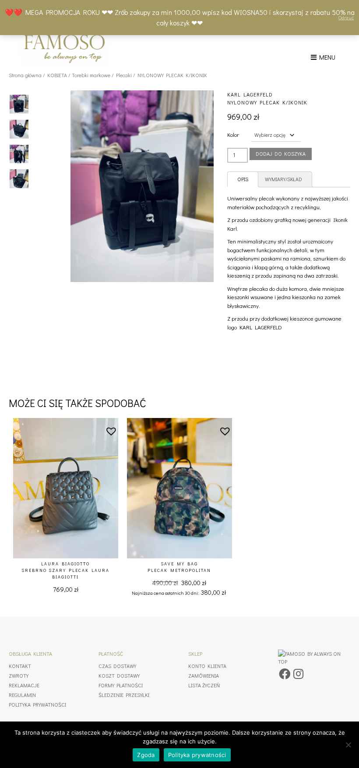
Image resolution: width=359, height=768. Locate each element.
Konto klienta (207, 665)
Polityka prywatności (37, 704)
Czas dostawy (117, 665)
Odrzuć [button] (346, 17)
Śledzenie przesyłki (124, 694)
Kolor (233, 134)
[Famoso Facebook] (284, 673)
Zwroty (18, 675)
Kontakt (20, 665)
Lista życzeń (204, 685)
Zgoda (146, 754)
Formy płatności (121, 685)
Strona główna (25, 75)
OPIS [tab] (242, 179)
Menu (326, 57)
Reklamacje (24, 685)
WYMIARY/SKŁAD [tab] (283, 179)
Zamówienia (203, 675)
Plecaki (124, 75)
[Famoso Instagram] (298, 673)
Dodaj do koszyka (281, 153)
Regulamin (22, 694)
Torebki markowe (91, 75)
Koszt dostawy (119, 675)
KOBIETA (57, 75)
